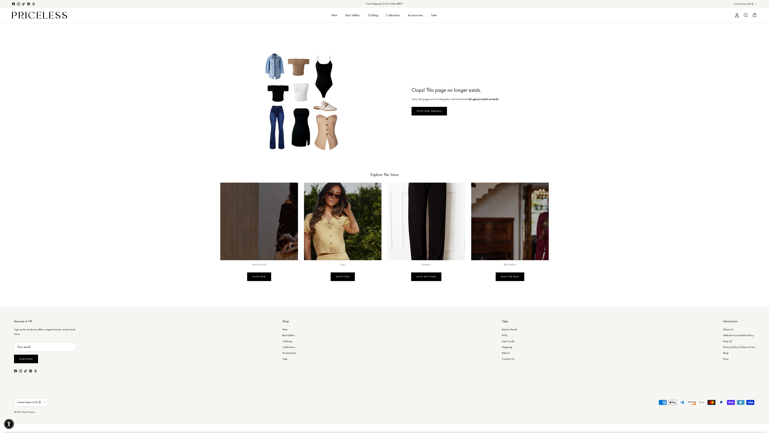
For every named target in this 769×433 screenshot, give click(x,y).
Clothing (373, 15)
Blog (725, 353)
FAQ (504, 335)
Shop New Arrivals (429, 111)
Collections (393, 15)
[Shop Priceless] (39, 15)
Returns (506, 353)
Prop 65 (727, 341)
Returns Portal (509, 329)
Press (726, 359)
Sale (434, 15)
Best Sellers (352, 15)
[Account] (736, 15)
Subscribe (26, 359)
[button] (9, 424)
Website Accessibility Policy (738, 335)
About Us (728, 329)
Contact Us (508, 359)
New (334, 15)
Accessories (415, 15)
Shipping (507, 347)
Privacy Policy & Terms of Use (739, 347)
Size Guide (508, 341)
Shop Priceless (28, 412)
